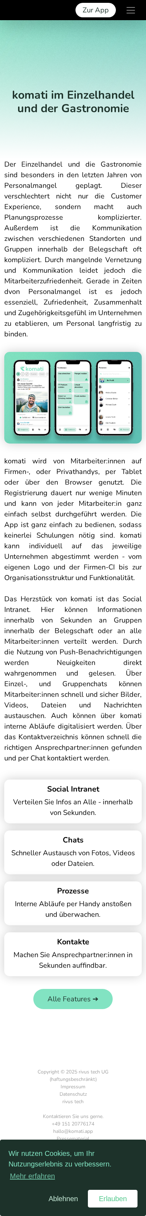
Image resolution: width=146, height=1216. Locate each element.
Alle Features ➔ (73, 999)
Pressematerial (73, 1138)
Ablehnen (63, 1199)
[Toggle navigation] (130, 10)
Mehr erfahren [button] (32, 1176)
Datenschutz (73, 1094)
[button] (24, 1198)
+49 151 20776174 (73, 1124)
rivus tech (73, 1101)
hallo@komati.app (73, 1131)
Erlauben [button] (113, 1199)
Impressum (73, 1086)
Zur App (96, 10)
